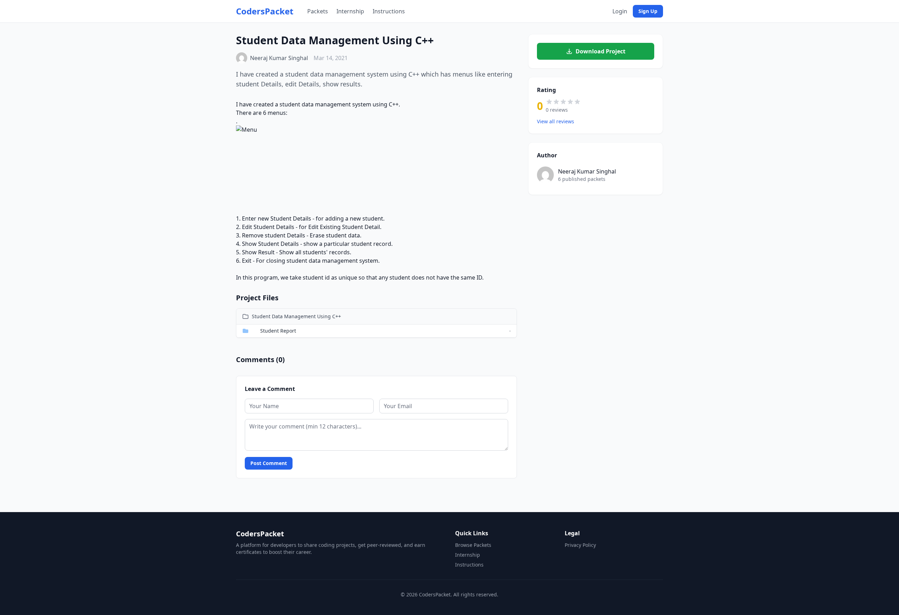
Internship (350, 11)
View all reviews (555, 121)
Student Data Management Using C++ (296, 316)
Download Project (600, 51)
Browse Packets (473, 545)
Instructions (389, 11)
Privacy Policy (580, 545)
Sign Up (647, 11)
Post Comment (268, 463)
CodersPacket (264, 11)
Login (619, 11)
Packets (317, 11)
